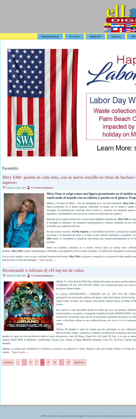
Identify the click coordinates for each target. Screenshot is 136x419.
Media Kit (95, 36)
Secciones (74, 36)
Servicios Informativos (43, 188)
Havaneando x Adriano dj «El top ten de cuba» (43, 270)
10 (54, 362)
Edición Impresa (50, 36)
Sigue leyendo (47, 260)
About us (116, 36)
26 (68, 362)
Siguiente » (79, 362)
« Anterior (8, 362)
